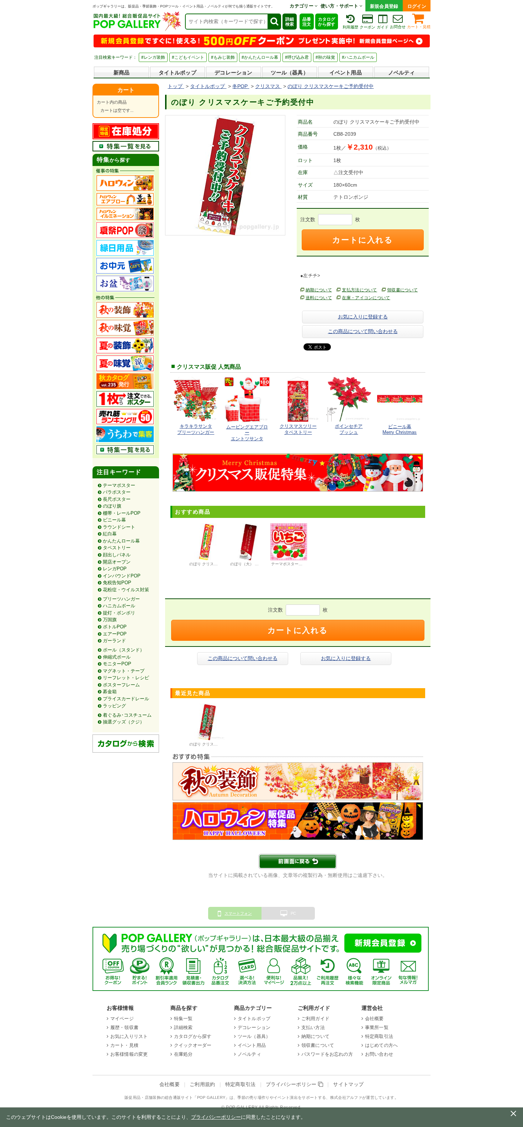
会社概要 (374, 1018)
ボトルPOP (115, 626)
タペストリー (117, 547)
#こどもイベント (188, 57)
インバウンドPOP (122, 575)
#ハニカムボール (358, 57)
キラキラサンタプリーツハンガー (195, 429)
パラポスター (117, 492)
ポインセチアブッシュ (349, 429)
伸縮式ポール (117, 657)
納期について (319, 290)
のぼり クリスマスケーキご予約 (217, 564)
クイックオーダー (192, 1045)
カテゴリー (302, 6)
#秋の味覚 (325, 57)
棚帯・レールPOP (122, 513)
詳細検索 (289, 22)
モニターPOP (117, 663)
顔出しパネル (117, 554)
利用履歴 (350, 27)
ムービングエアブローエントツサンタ (247, 432)
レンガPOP (115, 568)
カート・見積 (418, 27)
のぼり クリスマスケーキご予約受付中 (223, 744)
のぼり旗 (112, 506)
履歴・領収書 (124, 1027)
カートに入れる (362, 239)
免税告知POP (117, 582)
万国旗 (110, 619)
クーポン (367, 27)
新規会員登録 (384, 6)
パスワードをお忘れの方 (327, 1054)
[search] (274, 21)
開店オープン (117, 562)
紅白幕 (110, 533)
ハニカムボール (119, 605)
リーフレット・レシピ (126, 677)
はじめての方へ (381, 1045)
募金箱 (110, 691)
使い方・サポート (340, 6)
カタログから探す (326, 22)
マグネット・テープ (123, 671)
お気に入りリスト (129, 1036)
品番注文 (306, 22)
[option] (206, 545)
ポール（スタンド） (123, 650)
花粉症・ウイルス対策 (126, 589)
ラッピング (114, 705)
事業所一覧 (377, 1027)
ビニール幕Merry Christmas (399, 429)
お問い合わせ (379, 1054)
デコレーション (233, 72)
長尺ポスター (117, 499)
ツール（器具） (289, 72)
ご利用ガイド (315, 1018)
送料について (319, 298)
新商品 (121, 72)
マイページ (122, 1018)
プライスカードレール (126, 698)
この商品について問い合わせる (363, 331)
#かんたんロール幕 (260, 57)
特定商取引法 (379, 1036)
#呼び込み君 (297, 57)
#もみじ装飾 (223, 57)
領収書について (402, 290)
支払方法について (359, 290)
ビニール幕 (114, 520)
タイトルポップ (177, 72)
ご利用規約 (202, 1084)
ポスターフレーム (121, 684)
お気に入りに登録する (363, 317)
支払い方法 (313, 1027)
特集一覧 (183, 1018)
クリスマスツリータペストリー (298, 429)
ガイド (383, 27)
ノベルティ (401, 72)
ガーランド (114, 640)
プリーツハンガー (121, 599)
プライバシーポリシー (292, 1084)
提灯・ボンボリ (119, 613)
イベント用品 (345, 72)
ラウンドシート (119, 527)
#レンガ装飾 (153, 57)
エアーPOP (115, 634)
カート (125, 90)
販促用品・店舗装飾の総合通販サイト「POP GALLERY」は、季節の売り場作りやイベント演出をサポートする (225, 1097)
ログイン (416, 6)
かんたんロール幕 (121, 541)
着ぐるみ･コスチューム (127, 715)
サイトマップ (348, 1084)
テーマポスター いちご (291, 564)
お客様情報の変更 (129, 1054)
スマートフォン (238, 913)
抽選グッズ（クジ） (123, 721)
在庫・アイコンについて (366, 298)
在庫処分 (183, 1054)
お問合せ (398, 27)
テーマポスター (119, 485)
